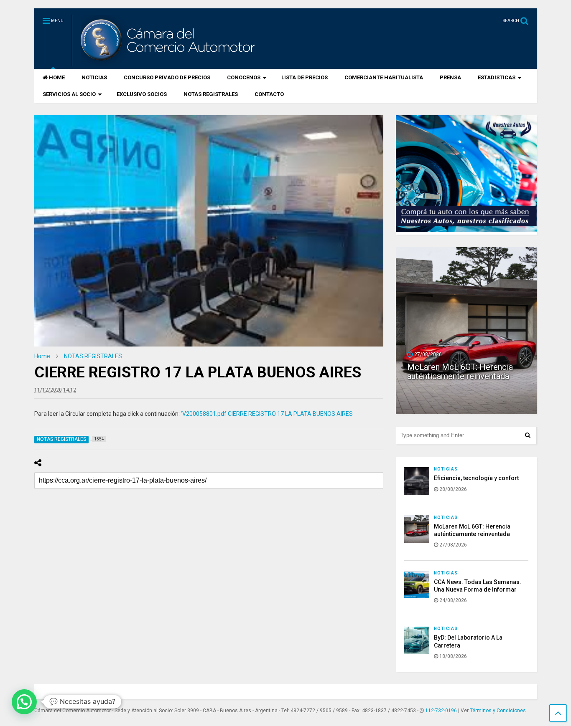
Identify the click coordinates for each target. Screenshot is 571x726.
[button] (24, 701)
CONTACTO (269, 94)
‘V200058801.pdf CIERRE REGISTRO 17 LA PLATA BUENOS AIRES (267, 413)
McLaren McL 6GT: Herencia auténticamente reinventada (460, 371)
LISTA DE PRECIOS (304, 77)
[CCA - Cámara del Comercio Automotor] (167, 62)
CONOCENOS (243, 77)
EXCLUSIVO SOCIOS (142, 94)
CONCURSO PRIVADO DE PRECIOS (167, 77)
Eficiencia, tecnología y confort (476, 478)
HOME (57, 77)
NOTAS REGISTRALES (211, 94)
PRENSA (450, 77)
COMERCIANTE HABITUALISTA (383, 77)
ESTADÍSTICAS (496, 77)
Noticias (446, 469)
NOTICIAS (94, 77)
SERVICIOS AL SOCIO (69, 94)
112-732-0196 (441, 710)
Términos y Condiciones (498, 710)
